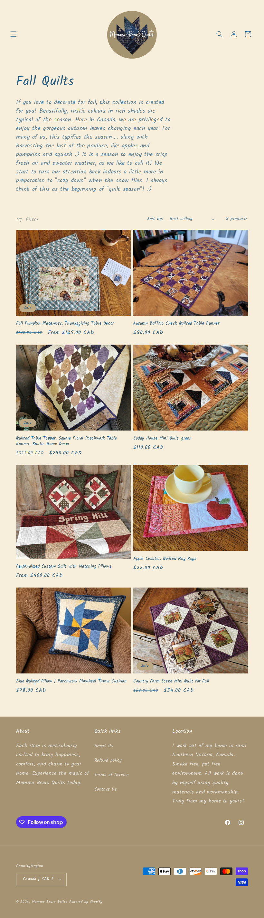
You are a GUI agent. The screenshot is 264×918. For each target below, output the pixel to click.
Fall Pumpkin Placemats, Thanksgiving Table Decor (65, 324)
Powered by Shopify (85, 902)
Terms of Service (111, 774)
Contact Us (105, 789)
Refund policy (108, 760)
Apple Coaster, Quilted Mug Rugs (165, 559)
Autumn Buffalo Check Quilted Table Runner (176, 324)
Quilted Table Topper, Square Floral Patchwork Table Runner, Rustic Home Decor (66, 441)
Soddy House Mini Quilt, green (162, 438)
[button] (13, 34)
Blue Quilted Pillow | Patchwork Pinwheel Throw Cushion (71, 681)
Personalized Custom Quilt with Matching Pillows (63, 567)
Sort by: (155, 218)
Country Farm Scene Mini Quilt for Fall (171, 681)
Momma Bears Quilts (50, 902)
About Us (103, 745)
